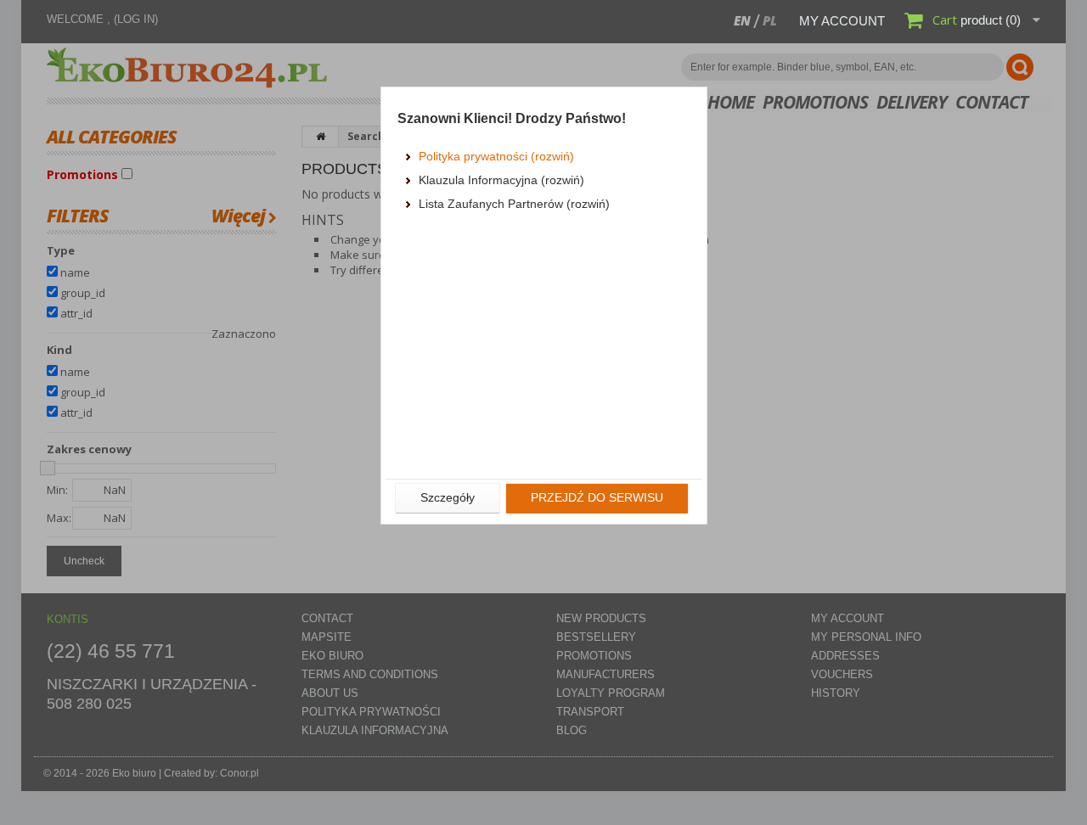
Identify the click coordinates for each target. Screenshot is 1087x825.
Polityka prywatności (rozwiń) (496, 156)
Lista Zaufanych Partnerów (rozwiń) (514, 203)
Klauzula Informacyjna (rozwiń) (501, 180)
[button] (447, 498)
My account (842, 21)
